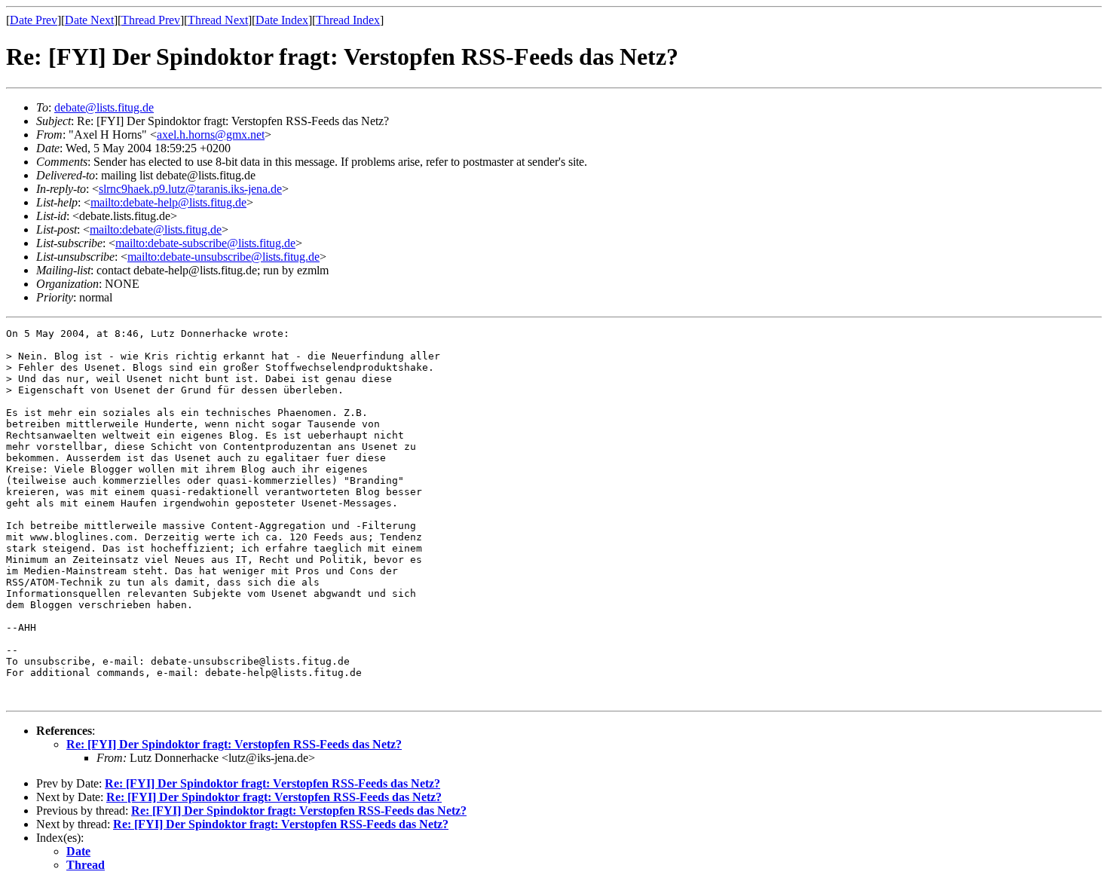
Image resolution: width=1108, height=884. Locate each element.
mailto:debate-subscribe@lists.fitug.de (205, 243)
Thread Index (348, 20)
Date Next (89, 20)
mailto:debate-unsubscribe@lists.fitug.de (223, 256)
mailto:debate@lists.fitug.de (156, 229)
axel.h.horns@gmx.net (211, 134)
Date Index (282, 20)
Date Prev (33, 20)
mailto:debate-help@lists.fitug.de (168, 202)
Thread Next (218, 20)
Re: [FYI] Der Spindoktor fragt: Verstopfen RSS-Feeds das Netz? (234, 744)
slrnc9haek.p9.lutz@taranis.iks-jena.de (190, 188)
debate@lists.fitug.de (104, 107)
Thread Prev (150, 20)
